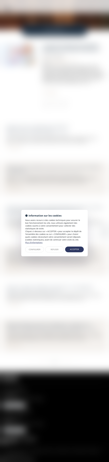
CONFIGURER (34, 249)
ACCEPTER (74, 249)
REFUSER (54, 249)
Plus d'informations (34, 242)
